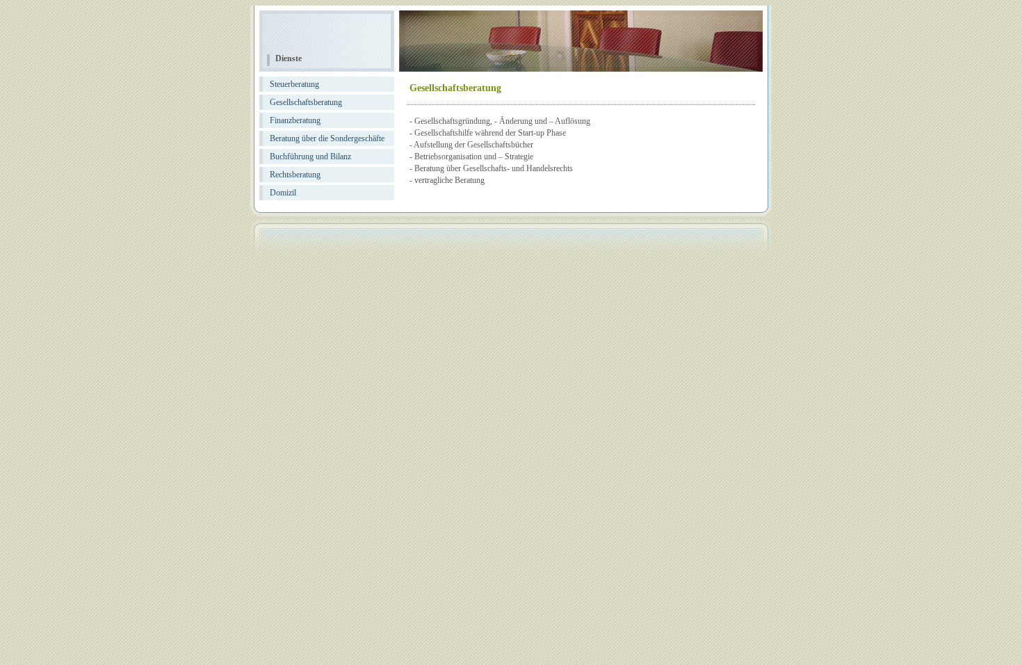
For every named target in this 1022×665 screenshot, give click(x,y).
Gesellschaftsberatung (306, 102)
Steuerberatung (294, 84)
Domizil (283, 193)
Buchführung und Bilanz (310, 156)
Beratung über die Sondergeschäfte (327, 138)
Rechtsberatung (295, 174)
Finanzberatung (295, 120)
